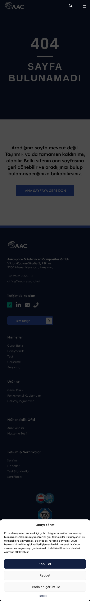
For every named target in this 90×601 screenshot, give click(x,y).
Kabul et (45, 564)
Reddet (45, 575)
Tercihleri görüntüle (45, 587)
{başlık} (43, 595)
